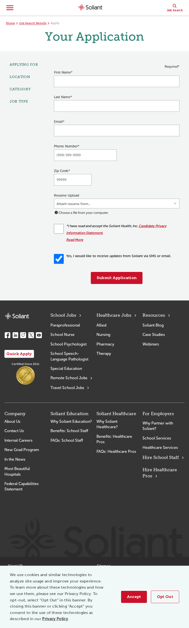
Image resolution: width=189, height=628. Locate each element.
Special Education (66, 368)
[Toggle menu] (9, 7)
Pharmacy (105, 344)
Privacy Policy (55, 618)
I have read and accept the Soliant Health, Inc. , (116, 233)
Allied (101, 325)
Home (10, 23)
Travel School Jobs (67, 387)
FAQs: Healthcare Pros (116, 451)
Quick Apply (19, 353)
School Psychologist (68, 344)
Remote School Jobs (68, 378)
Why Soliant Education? (71, 421)
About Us (12, 421)
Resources (153, 315)
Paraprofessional (65, 325)
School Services (156, 438)
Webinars (150, 344)
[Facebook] (7, 335)
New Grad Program (21, 449)
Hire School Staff (160, 457)
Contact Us (14, 430)
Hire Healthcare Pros (159, 473)
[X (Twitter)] (31, 335)
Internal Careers (18, 440)
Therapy (103, 353)
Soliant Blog (153, 325)
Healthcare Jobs (113, 315)
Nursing (103, 334)
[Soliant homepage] (16, 316)
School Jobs (63, 315)
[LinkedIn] (15, 335)
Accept (134, 596)
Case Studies (153, 334)
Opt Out (165, 596)
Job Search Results (33, 23)
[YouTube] (39, 335)
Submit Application (117, 277)
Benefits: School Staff (69, 430)
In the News (14, 459)
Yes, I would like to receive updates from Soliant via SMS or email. (118, 256)
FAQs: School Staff (66, 440)
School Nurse (62, 334)
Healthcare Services (160, 447)
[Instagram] (23, 335)
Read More (74, 240)
